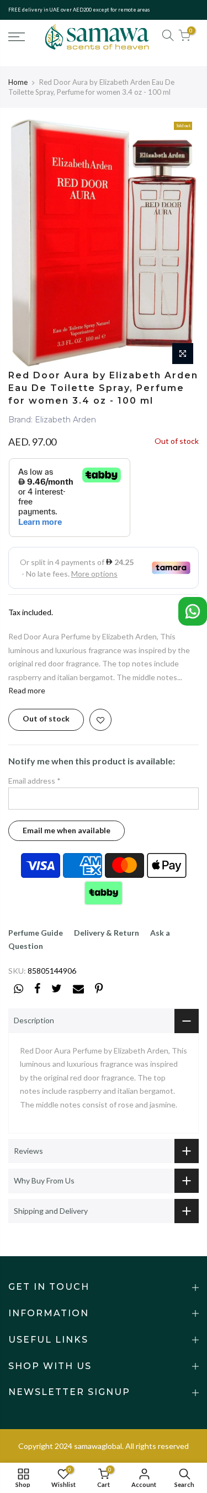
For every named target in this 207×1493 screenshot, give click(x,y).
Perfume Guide (35, 932)
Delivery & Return (106, 932)
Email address (34, 780)
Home (18, 82)
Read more (26, 690)
